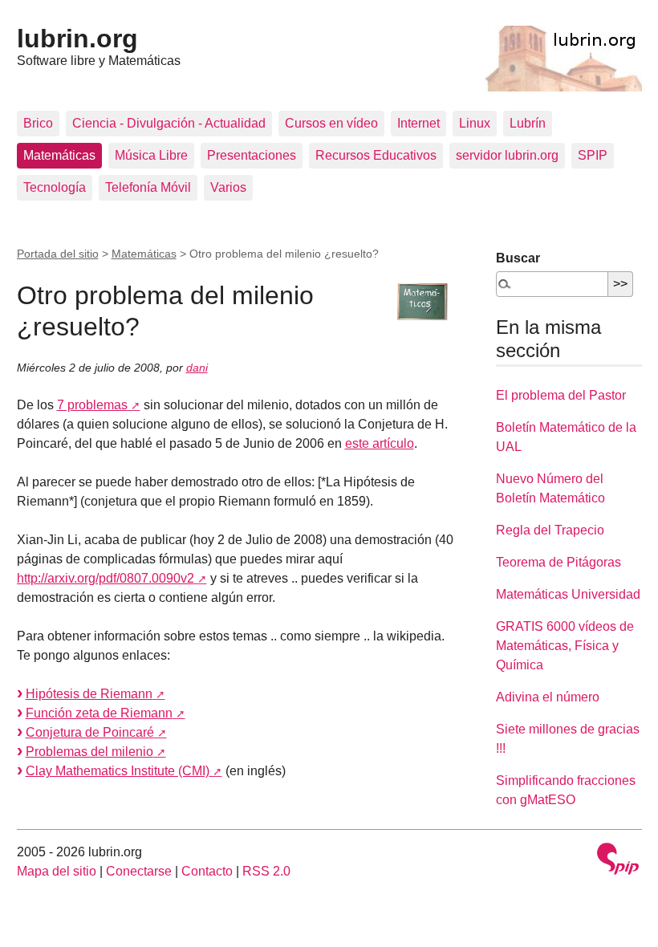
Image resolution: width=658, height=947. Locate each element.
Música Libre (151, 155)
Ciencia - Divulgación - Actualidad (169, 123)
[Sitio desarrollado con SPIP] (618, 861)
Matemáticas (59, 155)
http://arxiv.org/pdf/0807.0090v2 (105, 578)
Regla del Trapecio (550, 530)
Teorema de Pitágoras (558, 562)
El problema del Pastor (561, 395)
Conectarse (139, 871)
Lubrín (528, 123)
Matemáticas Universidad (568, 594)
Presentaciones (251, 155)
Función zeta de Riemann (99, 713)
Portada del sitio (58, 253)
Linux (474, 123)
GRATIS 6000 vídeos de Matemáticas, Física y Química (565, 646)
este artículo (379, 443)
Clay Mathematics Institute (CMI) (117, 771)
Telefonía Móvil (148, 187)
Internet (418, 123)
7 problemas (92, 405)
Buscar (518, 258)
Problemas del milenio (89, 751)
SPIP (592, 155)
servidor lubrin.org (507, 155)
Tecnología (54, 187)
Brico (38, 123)
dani (197, 367)
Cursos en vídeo (331, 123)
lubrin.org (77, 38)
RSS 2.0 (266, 871)
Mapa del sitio (56, 871)
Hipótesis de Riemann (89, 694)
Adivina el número (547, 697)
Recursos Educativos (376, 155)
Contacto (207, 871)
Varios (228, 187)
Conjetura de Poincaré (90, 732)
